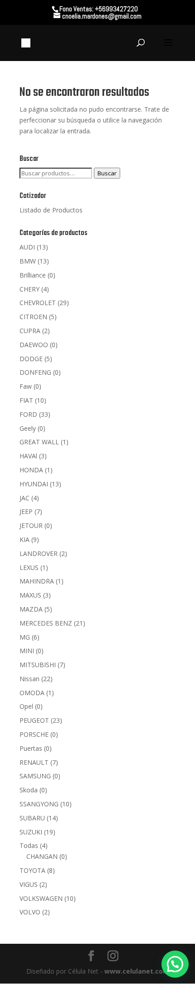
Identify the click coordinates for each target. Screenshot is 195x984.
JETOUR (31, 525)
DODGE (31, 358)
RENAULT (34, 762)
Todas (29, 845)
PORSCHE (34, 734)
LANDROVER (39, 553)
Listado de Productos (51, 210)
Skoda (29, 790)
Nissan (29, 678)
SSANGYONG (39, 804)
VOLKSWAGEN (41, 898)
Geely (28, 428)
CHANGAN (42, 856)
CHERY (29, 289)
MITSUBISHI (38, 664)
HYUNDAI (34, 484)
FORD (28, 414)
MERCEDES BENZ (46, 623)
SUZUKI (31, 832)
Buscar (107, 173)
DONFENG (35, 372)
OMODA (32, 692)
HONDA (31, 470)
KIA (24, 539)
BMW (28, 261)
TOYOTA (32, 870)
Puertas (31, 748)
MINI (27, 650)
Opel (26, 706)
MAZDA (31, 609)
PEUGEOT (34, 720)
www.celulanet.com (136, 971)
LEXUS (29, 567)
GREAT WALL (39, 442)
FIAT (26, 400)
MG (25, 637)
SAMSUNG (35, 776)
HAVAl (28, 456)
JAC (24, 498)
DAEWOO (34, 344)
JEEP (26, 511)
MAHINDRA (37, 581)
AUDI (27, 247)
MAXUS (30, 595)
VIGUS (29, 884)
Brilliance (33, 275)
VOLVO (30, 912)
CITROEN (33, 316)
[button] (175, 964)
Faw (26, 386)
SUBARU (32, 818)
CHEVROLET (38, 302)
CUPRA (30, 330)
